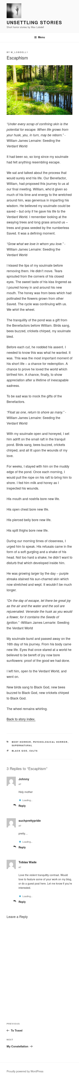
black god (20, 750)
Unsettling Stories (34, 22)
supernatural (22, 745)
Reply (22, 806)
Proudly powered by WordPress (25, 1071)
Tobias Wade (28, 862)
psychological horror (50, 741)
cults (33, 750)
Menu (41, 37)
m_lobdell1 (19, 52)
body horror (21, 741)
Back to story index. (21, 718)
